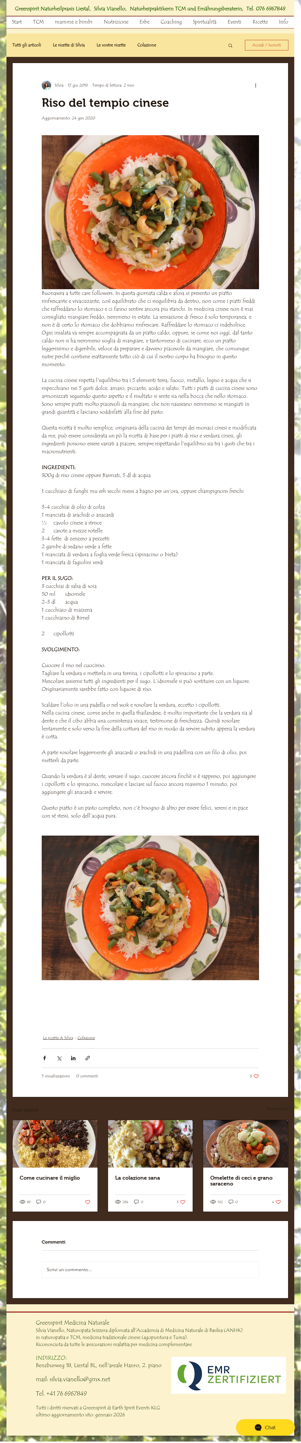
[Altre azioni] (255, 85)
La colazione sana (137, 1178)
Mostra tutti (277, 1109)
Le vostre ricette (111, 45)
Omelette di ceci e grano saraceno (241, 1181)
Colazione (146, 45)
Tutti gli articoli (26, 45)
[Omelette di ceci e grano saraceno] (245, 1144)
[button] (230, 45)
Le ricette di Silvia (69, 45)
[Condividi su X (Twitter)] (59, 1058)
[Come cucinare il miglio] (55, 1144)
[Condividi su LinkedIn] (73, 1058)
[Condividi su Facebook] (44, 1058)
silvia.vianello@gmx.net (80, 1379)
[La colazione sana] (150, 1144)
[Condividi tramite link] (87, 1058)
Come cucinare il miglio (50, 1178)
